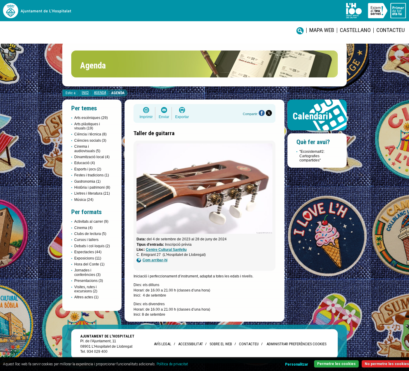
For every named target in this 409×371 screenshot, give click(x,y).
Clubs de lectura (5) (90, 234)
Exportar (182, 117)
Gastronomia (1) (87, 181)
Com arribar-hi (155, 260)
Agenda (100, 93)
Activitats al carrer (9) (91, 221)
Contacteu (390, 30)
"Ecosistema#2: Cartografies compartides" (312, 155)
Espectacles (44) (88, 252)
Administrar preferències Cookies (296, 344)
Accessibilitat (190, 344)
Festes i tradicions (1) (91, 175)
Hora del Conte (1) (89, 264)
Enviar (164, 117)
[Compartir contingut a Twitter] (268, 113)
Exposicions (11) (87, 258)
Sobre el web (221, 344)
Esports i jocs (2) (87, 169)
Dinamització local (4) (92, 157)
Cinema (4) (83, 228)
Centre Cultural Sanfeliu (166, 250)
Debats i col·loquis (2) (92, 246)
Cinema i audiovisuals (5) (87, 148)
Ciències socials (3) (90, 140)
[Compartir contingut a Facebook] (261, 113)
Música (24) (83, 200)
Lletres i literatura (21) (92, 193)
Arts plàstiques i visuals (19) (87, 126)
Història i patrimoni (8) (92, 187)
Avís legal (162, 344)
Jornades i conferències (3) (87, 272)
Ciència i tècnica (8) (90, 134)
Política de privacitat (172, 364)
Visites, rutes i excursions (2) (85, 289)
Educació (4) (84, 163)
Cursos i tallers (86, 240)
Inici (85, 93)
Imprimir (146, 117)
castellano (355, 30)
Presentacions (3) (88, 281)
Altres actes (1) (86, 297)
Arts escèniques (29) (91, 118)
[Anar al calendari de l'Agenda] (317, 131)
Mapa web (321, 30)
